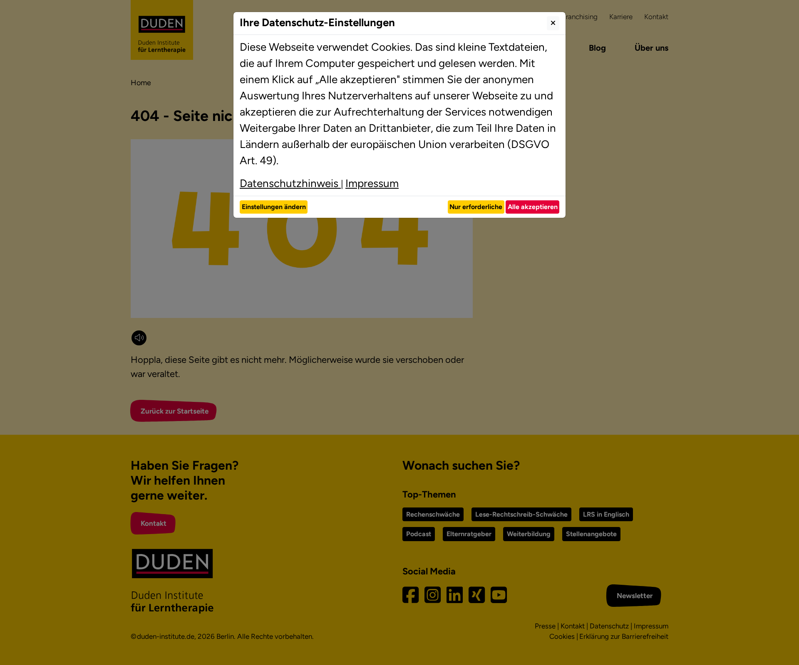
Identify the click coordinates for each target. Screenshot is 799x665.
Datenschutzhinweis (290, 183)
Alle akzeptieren (533, 207)
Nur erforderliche (475, 207)
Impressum (372, 183)
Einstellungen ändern (274, 207)
